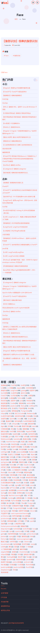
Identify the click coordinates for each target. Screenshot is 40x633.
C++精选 (28, 547)
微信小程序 (4, 501)
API (29, 462)
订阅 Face (4, 72)
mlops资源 (4, 554)
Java (21, 401)
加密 (2, 503)
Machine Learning (15, 495)
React (23, 396)
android (29, 403)
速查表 (14, 552)
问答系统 (13, 475)
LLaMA (23, 434)
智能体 (21, 403)
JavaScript (13, 406)
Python (20, 398)
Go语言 (23, 385)
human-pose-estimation (9, 526)
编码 (13, 518)
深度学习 (14, 401)
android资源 (17, 562)
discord (32, 511)
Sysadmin (10, 559)
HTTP (8, 508)
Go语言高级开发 (28, 421)
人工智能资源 (5, 549)
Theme (3, 485)
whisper (15, 424)
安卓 (13, 408)
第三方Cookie (19, 413)
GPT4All (18, 472)
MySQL (21, 534)
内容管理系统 (12, 534)
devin (29, 449)
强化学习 (21, 557)
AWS (2, 424)
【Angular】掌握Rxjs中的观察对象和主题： (17, 88)
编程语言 (4, 457)
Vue (27, 398)
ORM (17, 503)
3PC (2, 470)
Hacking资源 (11, 557)
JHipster (24, 501)
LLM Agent (4, 452)
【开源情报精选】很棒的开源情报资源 (15, 266)
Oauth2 (18, 483)
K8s (34, 508)
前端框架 (4, 406)
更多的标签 (4, 572)
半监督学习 (4, 513)
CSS (2, 442)
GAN (30, 490)
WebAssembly (6, 439)
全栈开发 (4, 419)
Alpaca (33, 454)
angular (19, 388)
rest (20, 542)
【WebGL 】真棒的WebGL (11, 127)
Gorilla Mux (5, 506)
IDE (18, 536)
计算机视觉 (4, 429)
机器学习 (33, 390)
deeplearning (5, 570)
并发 (25, 483)
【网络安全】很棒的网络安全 (12, 141)
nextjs (22, 444)
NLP (10, 413)
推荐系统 (33, 437)
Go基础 (11, 398)
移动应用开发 (30, 477)
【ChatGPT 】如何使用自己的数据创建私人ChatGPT (19, 245)
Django (3, 495)
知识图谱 (12, 490)
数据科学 (9, 421)
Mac (34, 498)
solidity (3, 547)
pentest (3, 536)
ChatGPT (5, 186)
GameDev (16, 439)
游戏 (31, 531)
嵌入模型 (25, 516)
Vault (29, 508)
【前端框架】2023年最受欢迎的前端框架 (16, 223)
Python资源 (15, 501)
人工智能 (10, 388)
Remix (3, 472)
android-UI (27, 562)
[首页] (4, 2)
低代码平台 (4, 447)
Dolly (21, 477)
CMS (33, 439)
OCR (25, 531)
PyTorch (4, 539)
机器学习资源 (15, 447)
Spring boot (5, 511)
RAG (29, 408)
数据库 (11, 539)
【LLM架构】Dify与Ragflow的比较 (13, 231)
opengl (11, 536)
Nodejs (32, 447)
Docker (28, 493)
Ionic (9, 524)
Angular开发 (30, 431)
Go (31, 385)
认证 (28, 460)
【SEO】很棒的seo (8, 304)
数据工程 (4, 542)
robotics (27, 542)
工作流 (28, 488)
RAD (14, 570)
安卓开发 (25, 544)
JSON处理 (24, 457)
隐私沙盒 (4, 431)
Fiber (23, 503)
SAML (11, 457)
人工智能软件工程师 (18, 470)
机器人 (23, 442)
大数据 (3, 498)
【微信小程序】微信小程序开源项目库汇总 (16, 137)
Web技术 (29, 401)
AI (24, 419)
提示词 (3, 398)
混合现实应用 (6, 149)
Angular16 (24, 454)
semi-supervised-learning (20, 513)
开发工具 (21, 475)
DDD (19, 554)
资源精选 (4, 385)
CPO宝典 (4, 597)
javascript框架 (21, 452)
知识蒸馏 (16, 544)
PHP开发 (5, 99)
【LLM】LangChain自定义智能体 (13, 256)
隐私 (33, 460)
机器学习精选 (5, 562)
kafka (26, 437)
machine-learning (12, 442)
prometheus (21, 490)
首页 (16, 19)
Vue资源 (20, 565)
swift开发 (13, 542)
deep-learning (6, 529)
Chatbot (4, 531)
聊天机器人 (4, 408)
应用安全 (20, 493)
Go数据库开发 (16, 506)
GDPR (3, 454)
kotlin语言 (16, 529)
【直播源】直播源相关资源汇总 (12, 183)
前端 (23, 518)
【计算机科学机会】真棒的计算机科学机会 (16, 113)
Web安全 (14, 444)
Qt (18, 518)
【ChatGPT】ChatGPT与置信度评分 (14, 92)
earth (10, 485)
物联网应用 (6, 152)
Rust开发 (29, 567)
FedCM (12, 431)
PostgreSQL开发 (18, 508)
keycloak (4, 488)
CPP (26, 521)
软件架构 (18, 421)
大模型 (30, 396)
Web (31, 536)
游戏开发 (31, 442)
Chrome (24, 467)
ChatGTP (4, 396)
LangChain (14, 390)
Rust (18, 429)
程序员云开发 (5, 610)
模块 (25, 506)
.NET (29, 495)
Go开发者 (14, 396)
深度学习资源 (23, 511)
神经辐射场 (11, 521)
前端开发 (4, 390)
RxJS (2, 477)
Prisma (22, 424)
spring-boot (5, 462)
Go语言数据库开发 (7, 483)
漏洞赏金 (25, 536)
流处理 (3, 524)
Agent (3, 426)
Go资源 (25, 447)
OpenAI (12, 419)
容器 (21, 547)
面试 (15, 547)
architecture (5, 516)
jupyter (3, 490)
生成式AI (15, 434)
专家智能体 (14, 467)
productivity (5, 518)
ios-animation (6, 544)
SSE (7, 470)
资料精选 (14, 411)
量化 (2, 557)
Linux (19, 419)
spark (32, 521)
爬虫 (10, 547)
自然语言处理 (19, 416)
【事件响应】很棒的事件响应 (12, 300)
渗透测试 (19, 498)
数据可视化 (25, 426)
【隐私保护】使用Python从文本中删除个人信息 (18, 354)
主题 (31, 483)
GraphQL (31, 419)
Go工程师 (4, 393)
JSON (9, 426)
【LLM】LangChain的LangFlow (13, 252)
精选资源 (4, 403)
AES (31, 501)
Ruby (34, 462)
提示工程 (24, 393)
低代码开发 (32, 434)
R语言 (14, 511)
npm (11, 531)
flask (28, 557)
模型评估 (27, 472)
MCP (31, 429)
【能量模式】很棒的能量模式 (12, 95)
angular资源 (5, 552)
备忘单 (15, 549)
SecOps (33, 552)
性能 (2, 559)
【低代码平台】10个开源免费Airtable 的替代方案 (18, 197)
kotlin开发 (26, 529)
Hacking (11, 498)
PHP (2, 449)
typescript (4, 411)
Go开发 (4, 207)
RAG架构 (22, 449)
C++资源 (28, 498)
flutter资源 (29, 565)
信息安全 (4, 465)
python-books (31, 534)
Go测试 (3, 437)
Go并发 (33, 457)
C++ (8, 424)
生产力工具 (13, 488)
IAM (9, 480)
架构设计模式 (28, 554)
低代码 (3, 480)
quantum (18, 531)
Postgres (31, 503)
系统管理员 (20, 559)
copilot (30, 470)
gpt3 (21, 488)
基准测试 (32, 480)
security (21, 460)
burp (34, 529)
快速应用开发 (5, 434)
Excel (14, 449)
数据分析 (26, 439)
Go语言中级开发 (6, 416)
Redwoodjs (31, 413)
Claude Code (28, 465)
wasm (34, 426)
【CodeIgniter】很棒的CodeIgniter (14, 169)
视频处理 (24, 526)
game (3, 534)
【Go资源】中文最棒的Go (11, 123)
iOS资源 (12, 565)
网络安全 (22, 462)
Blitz (12, 452)
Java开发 (5, 248)
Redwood (32, 452)
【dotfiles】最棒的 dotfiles (11, 165)
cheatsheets (23, 552)
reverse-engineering (24, 539)
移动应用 (13, 460)
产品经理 (21, 408)
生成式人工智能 (13, 454)
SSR (8, 477)
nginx (17, 485)
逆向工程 (11, 493)
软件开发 (4, 475)
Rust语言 (31, 518)
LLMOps (32, 406)
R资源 (13, 554)
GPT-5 (19, 465)
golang (23, 390)
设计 (33, 557)
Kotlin (29, 444)
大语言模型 (6, 234)
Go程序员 (14, 393)
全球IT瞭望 (4, 593)
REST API (18, 437)
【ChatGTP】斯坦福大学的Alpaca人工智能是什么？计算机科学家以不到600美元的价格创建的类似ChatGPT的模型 (19, 158)
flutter (12, 465)
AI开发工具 (4, 467)
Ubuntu (10, 472)
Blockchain (4, 444)
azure (32, 485)
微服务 (25, 429)
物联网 (14, 462)
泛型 (30, 506)
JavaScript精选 (6, 567)
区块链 (28, 416)
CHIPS (31, 467)
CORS (24, 480)
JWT (17, 457)
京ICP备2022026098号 (16, 623)
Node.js (14, 477)
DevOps (5, 103)
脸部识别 (17, 56)
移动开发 (4, 460)
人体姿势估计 (18, 524)
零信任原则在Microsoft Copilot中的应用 (15, 308)
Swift (8, 449)
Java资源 (29, 559)
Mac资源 (4, 565)
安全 (34, 416)
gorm (10, 437)
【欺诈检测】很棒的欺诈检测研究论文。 (15, 173)
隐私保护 (31, 424)
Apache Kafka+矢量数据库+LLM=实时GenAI (17, 293)
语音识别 (20, 431)
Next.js (23, 406)
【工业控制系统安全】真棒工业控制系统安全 (17, 145)
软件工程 (24, 485)
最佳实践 (30, 475)
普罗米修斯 (16, 516)
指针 (2, 508)
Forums (3, 589)
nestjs (33, 544)
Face (6, 56)
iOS (2, 421)
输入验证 (10, 503)
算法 (12, 429)
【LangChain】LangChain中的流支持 (15, 227)
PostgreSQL (25, 411)
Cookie (12, 403)
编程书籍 (23, 549)
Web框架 (16, 480)
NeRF (3, 521)
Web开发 (4, 401)
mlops (3, 413)
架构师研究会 (5, 606)
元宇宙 (19, 521)
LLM (2, 388)
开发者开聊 (4, 602)
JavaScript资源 (18, 567)
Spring (3, 493)
